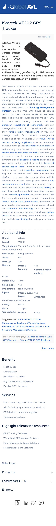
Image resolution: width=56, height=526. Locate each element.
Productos (8, 472)
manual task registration (36, 170)
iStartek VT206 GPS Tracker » (35, 340)
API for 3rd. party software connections (23, 407)
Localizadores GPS (14, 481)
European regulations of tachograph (22, 125)
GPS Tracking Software (15, 433)
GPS (39, 319)
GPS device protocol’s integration (20, 412)
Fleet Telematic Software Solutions (21, 443)
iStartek (7, 326)
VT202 (17, 326)
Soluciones (9, 463)
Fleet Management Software (18, 447)
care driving (45, 187)
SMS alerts (28, 326)
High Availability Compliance (18, 381)
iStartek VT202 (26, 319)
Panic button (43, 326)
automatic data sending (20, 208)
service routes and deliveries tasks (20, 152)
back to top (48, 348)
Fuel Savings (9, 367)
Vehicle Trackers (36, 323)
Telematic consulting (14, 417)
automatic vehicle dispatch (40, 145)
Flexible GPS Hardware (15, 386)
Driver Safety (10, 371)
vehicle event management (24, 132)
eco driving (22, 219)
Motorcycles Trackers (14, 323)
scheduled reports (29, 159)
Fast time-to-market (13, 376)
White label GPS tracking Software (21, 438)
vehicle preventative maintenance (20, 201)
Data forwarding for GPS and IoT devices (24, 402)
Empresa (7, 489)
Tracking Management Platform (19, 330)
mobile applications (20, 194)
